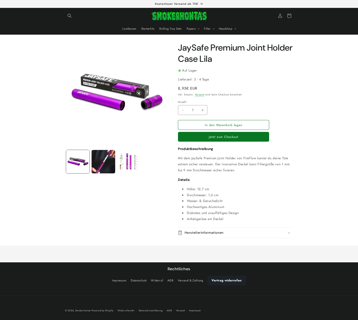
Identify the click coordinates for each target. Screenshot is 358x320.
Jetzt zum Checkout (223, 137)
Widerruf (157, 280)
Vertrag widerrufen (227, 280)
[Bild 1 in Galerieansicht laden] (78, 161)
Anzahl (182, 102)
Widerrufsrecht (126, 310)
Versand (199, 94)
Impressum (119, 280)
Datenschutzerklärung (151, 310)
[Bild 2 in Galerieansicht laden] (103, 161)
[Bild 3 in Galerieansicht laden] (129, 161)
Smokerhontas (83, 310)
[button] (69, 15)
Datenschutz (139, 280)
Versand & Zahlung (190, 280)
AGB (170, 280)
